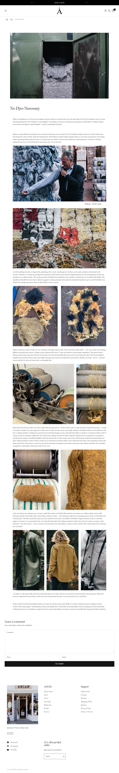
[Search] (109, 10)
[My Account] (105, 10)
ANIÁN (48, 686)
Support (85, 686)
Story (46, 695)
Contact (84, 695)
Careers (46, 712)
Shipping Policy (86, 702)
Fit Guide (47, 702)
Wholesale (47, 705)
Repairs (83, 705)
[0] (112, 10)
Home (7, 19)
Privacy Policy (86, 708)
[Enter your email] (63, 756)
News (11, 19)
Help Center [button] (10, 733)
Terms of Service (87, 712)
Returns (84, 698)
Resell (46, 708)
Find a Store (48, 691)
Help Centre (85, 691)
